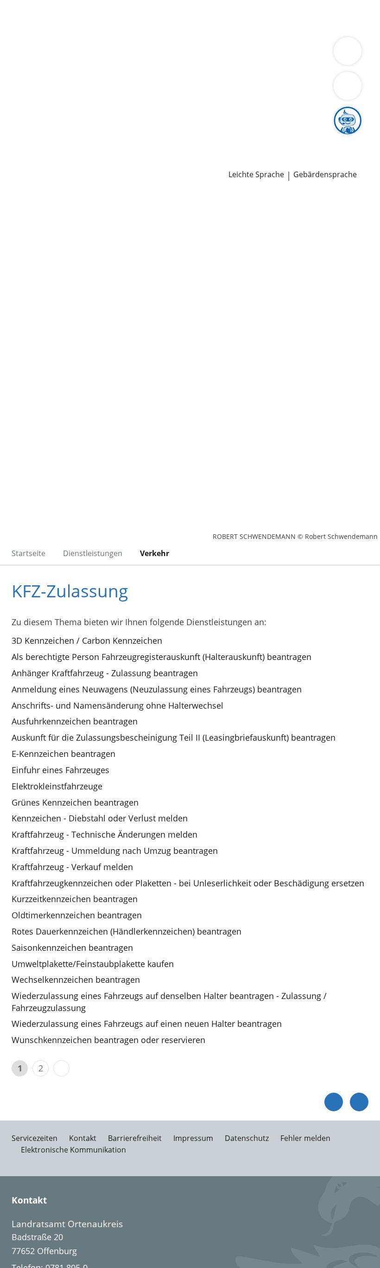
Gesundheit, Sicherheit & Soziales (141, 65)
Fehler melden (305, 1138)
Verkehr (157, 17)
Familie (189, 17)
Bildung (224, 65)
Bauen (19, 17)
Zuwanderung (268, 65)
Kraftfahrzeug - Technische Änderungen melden (104, 834)
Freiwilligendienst (287, 136)
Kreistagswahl (192, 113)
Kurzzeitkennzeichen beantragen (75, 898)
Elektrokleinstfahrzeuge (57, 786)
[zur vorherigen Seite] (333, 1102)
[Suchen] (347, 86)
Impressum (193, 1138)
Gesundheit (158, 29)
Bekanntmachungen (140, 77)
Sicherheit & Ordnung (49, 29)
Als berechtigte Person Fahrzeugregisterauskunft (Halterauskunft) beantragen (161, 656)
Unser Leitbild (351, 136)
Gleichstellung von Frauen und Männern (259, 77)
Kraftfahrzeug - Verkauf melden (72, 866)
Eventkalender (99, 136)
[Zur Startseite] (64, 242)
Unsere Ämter (27, 41)
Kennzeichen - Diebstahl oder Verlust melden (100, 818)
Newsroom (21, 149)
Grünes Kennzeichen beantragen (75, 802)
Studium (192, 136)
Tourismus (77, 77)
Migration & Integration (250, 17)
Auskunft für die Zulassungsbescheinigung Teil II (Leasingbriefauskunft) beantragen (174, 737)
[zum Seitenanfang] (359, 1102)
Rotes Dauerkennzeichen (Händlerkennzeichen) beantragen (126, 931)
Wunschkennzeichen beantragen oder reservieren (108, 1039)
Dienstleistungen (33, 6)
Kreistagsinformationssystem (64, 113)
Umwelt (198, 29)
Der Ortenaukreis (40, 65)
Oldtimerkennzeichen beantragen (77, 915)
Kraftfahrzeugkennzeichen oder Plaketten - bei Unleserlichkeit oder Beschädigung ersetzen (188, 883)
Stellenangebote (38, 136)
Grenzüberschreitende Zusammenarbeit (85, 89)
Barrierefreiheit (135, 1138)
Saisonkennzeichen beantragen (72, 947)
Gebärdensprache (325, 174)
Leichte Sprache (256, 174)
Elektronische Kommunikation (73, 1150)
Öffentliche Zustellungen (133, 161)
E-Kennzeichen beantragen (63, 753)
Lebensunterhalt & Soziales (87, 17)
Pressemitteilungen (44, 161)
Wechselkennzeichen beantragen (76, 979)
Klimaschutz (30, 77)
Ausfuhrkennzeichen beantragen (75, 721)
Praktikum (231, 136)
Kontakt (82, 1138)
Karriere (15, 125)
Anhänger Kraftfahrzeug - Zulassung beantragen (105, 673)
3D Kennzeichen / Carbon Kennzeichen (87, 640)
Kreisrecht (143, 113)
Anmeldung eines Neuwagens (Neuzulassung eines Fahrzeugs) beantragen (157, 689)
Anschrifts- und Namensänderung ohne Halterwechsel (117, 705)
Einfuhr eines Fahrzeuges (60, 769)
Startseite (28, 553)
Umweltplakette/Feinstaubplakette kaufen (93, 963)
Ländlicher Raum (330, 65)
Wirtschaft (113, 29)
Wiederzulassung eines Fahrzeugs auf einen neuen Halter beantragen (147, 1023)
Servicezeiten (34, 1138)
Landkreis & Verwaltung (46, 53)
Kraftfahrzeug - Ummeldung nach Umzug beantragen (115, 850)
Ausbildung (152, 136)
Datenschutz (247, 1138)
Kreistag (16, 101)
